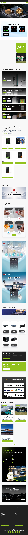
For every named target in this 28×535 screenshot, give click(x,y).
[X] (19, 532)
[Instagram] (13, 532)
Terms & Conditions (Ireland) (14, 530)
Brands (10, 2)
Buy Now (5, 80)
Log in (24, 2)
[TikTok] (15, 532)
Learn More (8, 80)
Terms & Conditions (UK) (22, 530)
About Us (2, 509)
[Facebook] (10, 532)
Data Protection (9, 530)
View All (14, 444)
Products (8, 2)
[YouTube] (17, 532)
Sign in (4, 133)
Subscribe (23, 499)
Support (18, 2)
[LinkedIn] (8, 532)
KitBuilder (16, 514)
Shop (15, 509)
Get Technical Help (6, 358)
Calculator (21, 2)
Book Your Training (16, 516)
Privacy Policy (4, 530)
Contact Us (2, 515)
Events (2, 512)
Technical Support (16, 513)
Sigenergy (15, 2)
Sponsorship (3, 514)
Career (2, 513)
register (7, 133)
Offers (12, 2)
